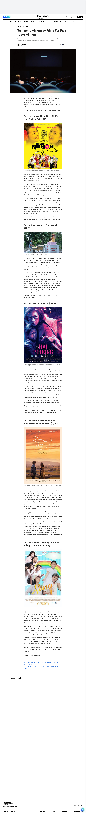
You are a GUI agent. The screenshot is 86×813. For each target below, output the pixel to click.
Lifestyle (49, 21)
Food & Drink (40, 21)
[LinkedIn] (75, 805)
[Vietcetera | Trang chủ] (43, 17)
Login (74, 17)
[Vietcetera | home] (8, 803)
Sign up (80, 17)
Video (61, 21)
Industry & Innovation (15, 21)
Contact (72, 21)
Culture (26, 21)
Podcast (66, 21)
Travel (32, 21)
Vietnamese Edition (64, 17)
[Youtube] (81, 805)
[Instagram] (78, 805)
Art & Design (26, 26)
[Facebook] (71, 805)
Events (56, 21)
